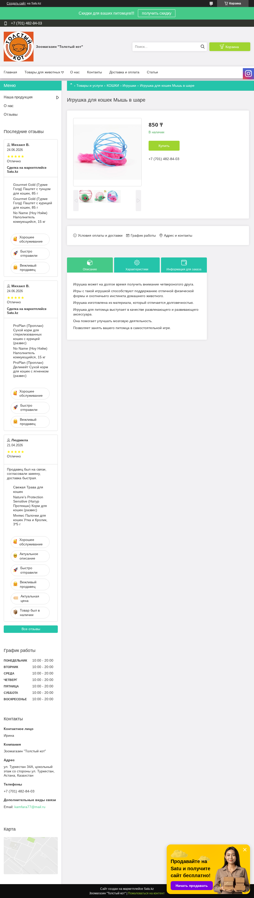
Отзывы (11, 114)
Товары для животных (42, 72)
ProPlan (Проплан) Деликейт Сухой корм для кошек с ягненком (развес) (31, 369)
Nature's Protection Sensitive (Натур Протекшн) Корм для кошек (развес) (30, 503)
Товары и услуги (89, 85)
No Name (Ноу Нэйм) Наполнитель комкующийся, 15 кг (30, 217)
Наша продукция (18, 97)
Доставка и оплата (124, 72)
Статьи (152, 72)
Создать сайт (16, 3)
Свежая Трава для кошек (28, 489)
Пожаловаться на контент (146, 893)
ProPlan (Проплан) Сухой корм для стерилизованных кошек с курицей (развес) (28, 334)
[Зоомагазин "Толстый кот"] (18, 46)
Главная (10, 72)
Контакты (94, 72)
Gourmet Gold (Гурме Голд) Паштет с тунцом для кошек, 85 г (32, 189)
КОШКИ (113, 85)
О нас (75, 72)
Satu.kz (149, 889)
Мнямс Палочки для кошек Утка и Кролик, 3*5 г (30, 519)
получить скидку (156, 13)
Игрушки (129, 85)
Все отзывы (31, 629)
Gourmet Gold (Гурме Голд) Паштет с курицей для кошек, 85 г (32, 203)
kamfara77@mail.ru (29, 807)
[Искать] (202, 46)
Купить (164, 146)
